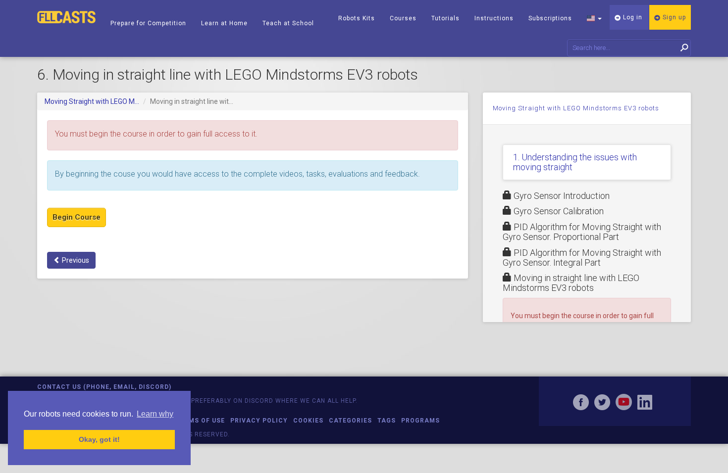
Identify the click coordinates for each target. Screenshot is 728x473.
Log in (631, 17)
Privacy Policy (259, 420)
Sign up (673, 17)
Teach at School (288, 23)
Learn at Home (224, 23)
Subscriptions (550, 18)
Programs (420, 420)
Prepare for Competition (148, 23)
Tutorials (445, 18)
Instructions (494, 18)
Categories (350, 420)
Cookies (308, 420)
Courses (403, 18)
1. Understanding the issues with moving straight (575, 162)
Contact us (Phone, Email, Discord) (104, 386)
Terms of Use (200, 420)
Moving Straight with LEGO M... (92, 101)
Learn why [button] (155, 414)
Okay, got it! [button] (99, 439)
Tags (386, 420)
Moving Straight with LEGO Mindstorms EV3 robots (576, 108)
